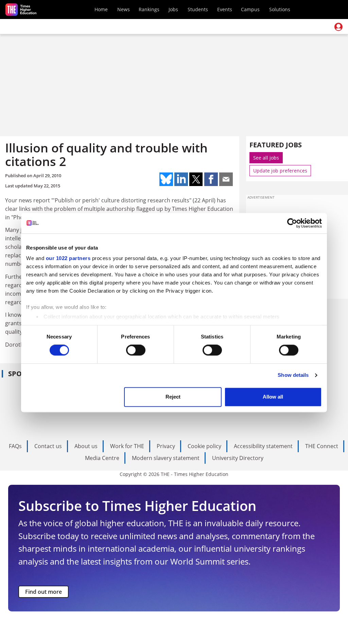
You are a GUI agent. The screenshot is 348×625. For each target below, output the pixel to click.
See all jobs (266, 157)
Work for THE (127, 446)
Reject (173, 397)
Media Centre (102, 458)
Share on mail (226, 179)
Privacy (166, 446)
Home (101, 9)
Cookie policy (204, 446)
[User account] (338, 26)
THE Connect (321, 446)
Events (224, 9)
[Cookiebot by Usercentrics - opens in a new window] (292, 223)
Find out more (43, 591)
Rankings (149, 9)
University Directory (237, 458)
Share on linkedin (181, 179)
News (123, 9)
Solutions (279, 9)
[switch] (135, 350)
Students (198, 9)
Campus (250, 9)
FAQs (15, 446)
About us (86, 446)
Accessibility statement (263, 446)
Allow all (273, 397)
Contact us (48, 446)
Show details (293, 375)
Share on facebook (211, 179)
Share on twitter (196, 179)
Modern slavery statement (165, 458)
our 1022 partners (68, 258)
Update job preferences (280, 170)
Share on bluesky (166, 179)
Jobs (173, 9)
